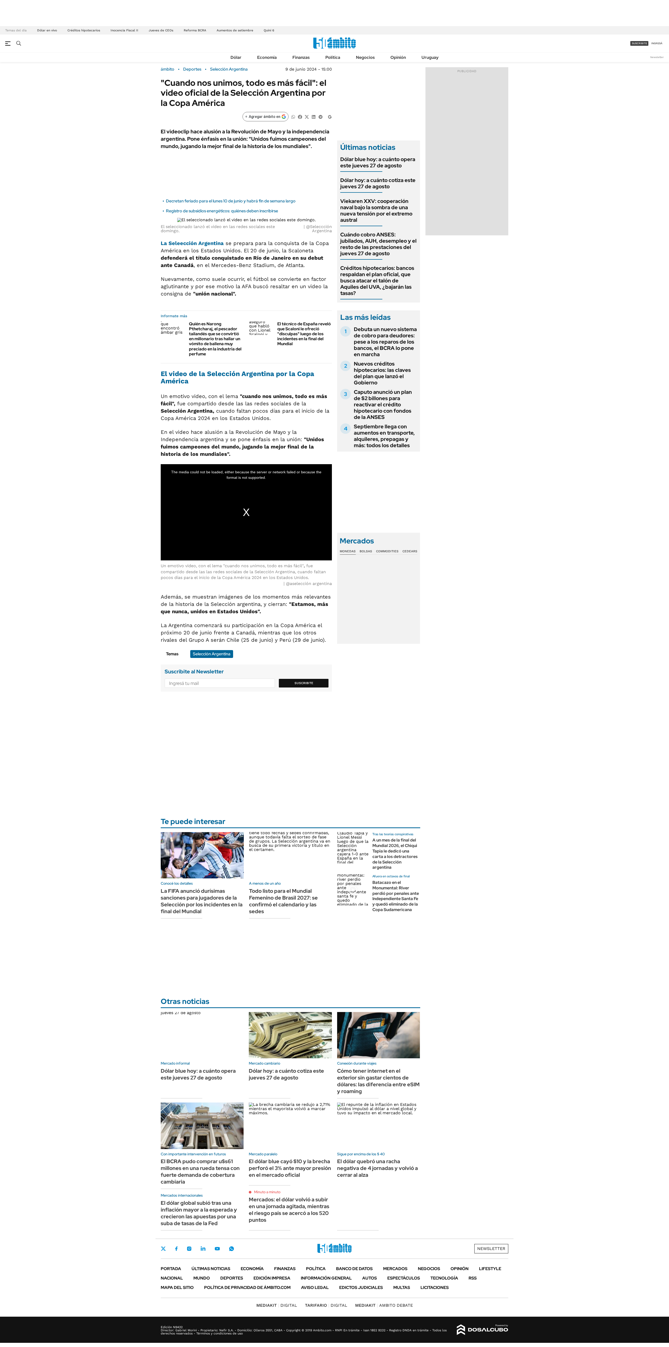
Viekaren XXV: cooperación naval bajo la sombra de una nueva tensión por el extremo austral (376, 210)
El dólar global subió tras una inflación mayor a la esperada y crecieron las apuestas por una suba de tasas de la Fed (199, 1213)
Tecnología (444, 1278)
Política (332, 57)
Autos (369, 1278)
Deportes (192, 69)
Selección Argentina (229, 69)
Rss (473, 1278)
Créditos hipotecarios (83, 30)
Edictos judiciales (361, 1287)
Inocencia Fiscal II (124, 30)
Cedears (409, 551)
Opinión (398, 57)
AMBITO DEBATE (384, 1305)
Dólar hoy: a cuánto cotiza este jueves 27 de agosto (378, 183)
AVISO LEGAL (315, 1287)
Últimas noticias (211, 1268)
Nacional (172, 1278)
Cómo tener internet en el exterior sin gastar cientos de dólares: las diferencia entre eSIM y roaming (378, 1081)
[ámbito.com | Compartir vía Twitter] (307, 116)
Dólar (235, 57)
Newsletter (657, 57)
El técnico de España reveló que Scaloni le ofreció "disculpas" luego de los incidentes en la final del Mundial (304, 334)
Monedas (348, 551)
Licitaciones (434, 1287)
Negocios (365, 57)
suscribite (639, 43)
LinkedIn (203, 1248)
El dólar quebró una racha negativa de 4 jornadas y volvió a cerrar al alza (377, 1168)
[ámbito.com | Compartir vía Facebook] (300, 116)
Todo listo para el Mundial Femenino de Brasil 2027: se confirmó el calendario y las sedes (283, 901)
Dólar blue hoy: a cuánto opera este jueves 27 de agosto (377, 162)
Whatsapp (231, 1248)
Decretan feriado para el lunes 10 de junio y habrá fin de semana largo (231, 201)
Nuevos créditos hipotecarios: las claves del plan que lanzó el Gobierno (382, 373)
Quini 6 (269, 30)
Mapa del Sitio (177, 1287)
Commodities (387, 551)
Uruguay (430, 57)
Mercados (395, 1268)
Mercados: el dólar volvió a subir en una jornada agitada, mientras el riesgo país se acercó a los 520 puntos (289, 1209)
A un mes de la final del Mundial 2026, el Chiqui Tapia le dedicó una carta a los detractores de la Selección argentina (395, 853)
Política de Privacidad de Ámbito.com (247, 1287)
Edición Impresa (271, 1278)
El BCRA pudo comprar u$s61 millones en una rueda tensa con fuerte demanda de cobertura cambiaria (200, 1171)
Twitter (163, 1249)
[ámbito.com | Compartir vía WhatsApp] (293, 116)
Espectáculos (403, 1278)
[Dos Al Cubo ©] (482, 1330)
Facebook (176, 1248)
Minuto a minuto (267, 1192)
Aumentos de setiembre (235, 30)
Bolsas (366, 551)
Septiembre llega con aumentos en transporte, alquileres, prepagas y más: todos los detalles (384, 436)
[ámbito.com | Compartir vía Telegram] (320, 116)
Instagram (189, 1248)
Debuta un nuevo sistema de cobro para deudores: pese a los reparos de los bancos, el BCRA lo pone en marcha (385, 342)
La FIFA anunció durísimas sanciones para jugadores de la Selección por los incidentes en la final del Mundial (202, 901)
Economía (267, 57)
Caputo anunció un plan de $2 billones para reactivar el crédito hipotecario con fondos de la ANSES (383, 404)
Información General (326, 1278)
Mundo (201, 1278)
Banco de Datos (354, 1268)
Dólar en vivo (47, 30)
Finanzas (301, 57)
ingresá (656, 43)
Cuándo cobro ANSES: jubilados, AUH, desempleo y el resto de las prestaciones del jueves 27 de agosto (378, 244)
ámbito (167, 69)
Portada (171, 1268)
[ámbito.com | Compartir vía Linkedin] (314, 116)
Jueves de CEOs (161, 30)
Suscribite (304, 683)
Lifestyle (490, 1268)
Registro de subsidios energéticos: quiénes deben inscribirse (222, 211)
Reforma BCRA (195, 30)
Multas (401, 1287)
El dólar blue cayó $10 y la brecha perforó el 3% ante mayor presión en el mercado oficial (290, 1168)
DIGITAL (276, 1305)
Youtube (217, 1249)
